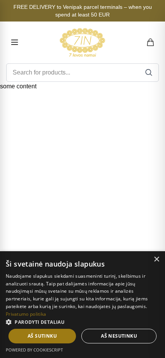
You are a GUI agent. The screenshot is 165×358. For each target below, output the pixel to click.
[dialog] (82, 304)
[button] (82, 322)
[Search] (149, 72)
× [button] (156, 259)
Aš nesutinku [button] (119, 336)
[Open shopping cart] (151, 42)
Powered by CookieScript (34, 350)
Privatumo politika (26, 314)
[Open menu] (14, 42)
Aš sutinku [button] (42, 336)
